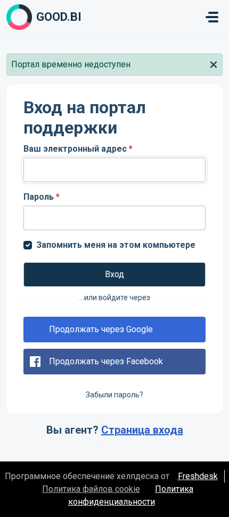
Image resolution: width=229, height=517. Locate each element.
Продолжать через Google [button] (101, 329)
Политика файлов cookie (91, 489)
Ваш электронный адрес (78, 149)
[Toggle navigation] (212, 17)
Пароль (41, 197)
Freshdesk (198, 476)
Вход (114, 274)
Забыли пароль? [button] (114, 394)
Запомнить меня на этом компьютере (115, 245)
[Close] (213, 63)
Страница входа (142, 430)
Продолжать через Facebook (106, 361)
